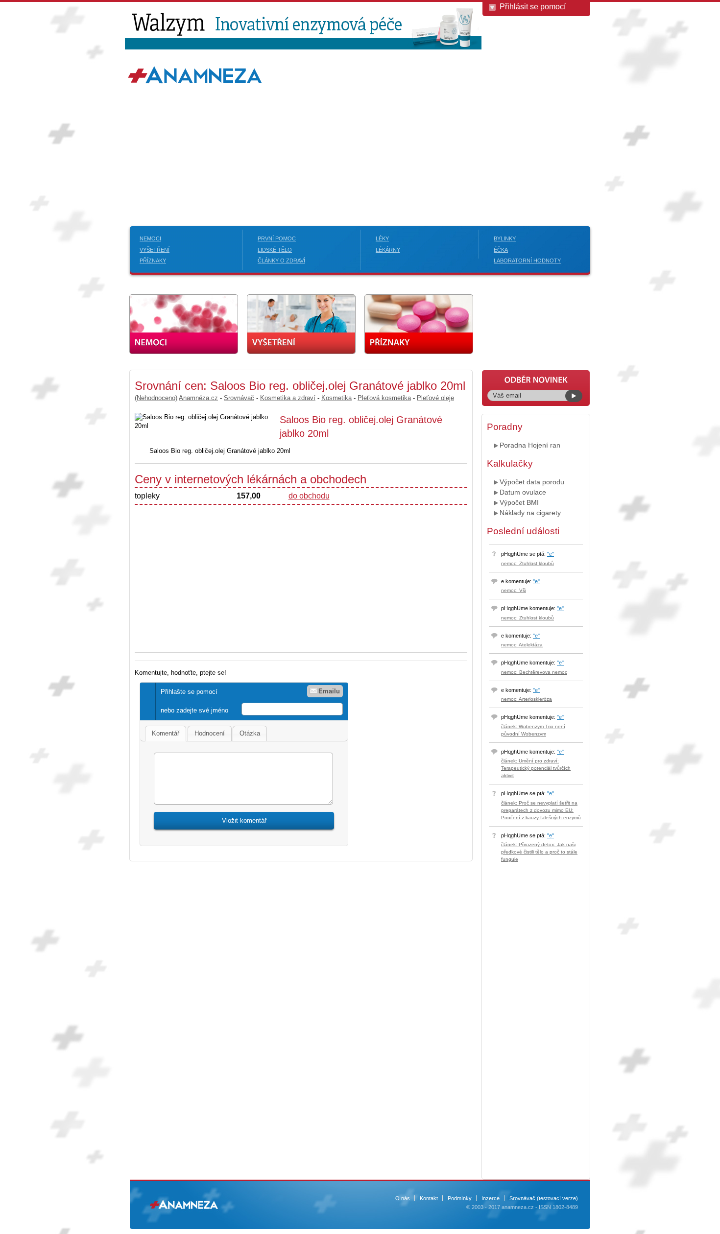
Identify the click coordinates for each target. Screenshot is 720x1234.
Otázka (250, 733)
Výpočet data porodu (532, 482)
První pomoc (277, 238)
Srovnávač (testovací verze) (543, 1198)
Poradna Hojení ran (530, 445)
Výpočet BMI (519, 502)
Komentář (165, 733)
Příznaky (153, 260)
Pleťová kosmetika (384, 398)
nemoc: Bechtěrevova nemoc (534, 672)
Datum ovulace (523, 492)
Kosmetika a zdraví (287, 398)
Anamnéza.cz (198, 398)
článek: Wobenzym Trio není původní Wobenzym (533, 730)
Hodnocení (209, 733)
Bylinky (505, 238)
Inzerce (490, 1198)
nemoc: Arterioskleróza (526, 699)
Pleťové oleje (435, 398)
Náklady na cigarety (530, 513)
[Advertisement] (360, 138)
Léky (382, 238)
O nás (402, 1198)
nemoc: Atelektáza (522, 644)
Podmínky (460, 1198)
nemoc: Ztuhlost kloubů (527, 563)
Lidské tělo (275, 250)
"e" (550, 554)
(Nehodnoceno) (156, 398)
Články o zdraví (281, 260)
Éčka (501, 250)
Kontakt (429, 1198)
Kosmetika (336, 398)
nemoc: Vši (513, 590)
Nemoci (150, 238)
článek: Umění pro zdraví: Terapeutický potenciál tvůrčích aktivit (536, 768)
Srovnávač (239, 398)
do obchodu (309, 496)
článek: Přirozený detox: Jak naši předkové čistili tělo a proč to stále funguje (539, 852)
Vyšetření (154, 250)
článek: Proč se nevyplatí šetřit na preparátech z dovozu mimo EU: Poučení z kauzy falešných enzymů (541, 810)
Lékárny (388, 250)
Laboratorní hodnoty (527, 260)
